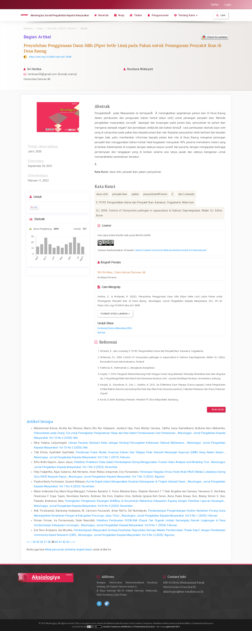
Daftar (215, 4)
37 (45, 541)
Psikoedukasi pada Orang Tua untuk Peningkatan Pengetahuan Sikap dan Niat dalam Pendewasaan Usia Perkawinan (105, 433)
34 (34, 541)
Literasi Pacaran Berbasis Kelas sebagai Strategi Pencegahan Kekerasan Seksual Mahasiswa (126, 442)
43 (67, 541)
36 (41, 541)
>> (73, 541)
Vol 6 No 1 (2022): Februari (61, 28)
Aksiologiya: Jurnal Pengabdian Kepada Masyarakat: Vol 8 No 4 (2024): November (83, 505)
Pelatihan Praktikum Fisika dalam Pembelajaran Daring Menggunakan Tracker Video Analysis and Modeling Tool (142, 462)
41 (60, 541)
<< (28, 541)
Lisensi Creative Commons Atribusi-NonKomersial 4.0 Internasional (170, 250)
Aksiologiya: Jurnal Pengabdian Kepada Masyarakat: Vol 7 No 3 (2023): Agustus (116, 476)
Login (228, 4)
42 (64, 541)
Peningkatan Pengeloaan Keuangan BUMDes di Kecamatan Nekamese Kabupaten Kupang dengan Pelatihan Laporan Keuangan (145, 500)
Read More (217, 409)
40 (56, 541)
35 (37, 541)
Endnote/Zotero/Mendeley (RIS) (115, 328)
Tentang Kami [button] (186, 15)
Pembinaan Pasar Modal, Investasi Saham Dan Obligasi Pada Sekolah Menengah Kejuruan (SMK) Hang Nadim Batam (150, 452)
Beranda (103, 15)
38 (49, 541)
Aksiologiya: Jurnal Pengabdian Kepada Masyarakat (59, 15)
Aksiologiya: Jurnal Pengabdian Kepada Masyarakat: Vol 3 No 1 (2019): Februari (82, 457)
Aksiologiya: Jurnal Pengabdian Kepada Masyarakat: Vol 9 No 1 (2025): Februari (170, 515)
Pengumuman (160, 15)
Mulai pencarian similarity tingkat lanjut (68, 549)
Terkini (137, 15)
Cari (223, 15)
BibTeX (101, 332)
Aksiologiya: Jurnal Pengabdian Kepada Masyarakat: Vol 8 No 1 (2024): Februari (129, 525)
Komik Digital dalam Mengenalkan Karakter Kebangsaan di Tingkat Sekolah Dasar (136, 481)
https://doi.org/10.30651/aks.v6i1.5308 (50, 56)
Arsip (121, 15)
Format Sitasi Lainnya (114, 313)
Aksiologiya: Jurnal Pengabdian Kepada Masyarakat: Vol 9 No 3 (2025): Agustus (126, 534)
